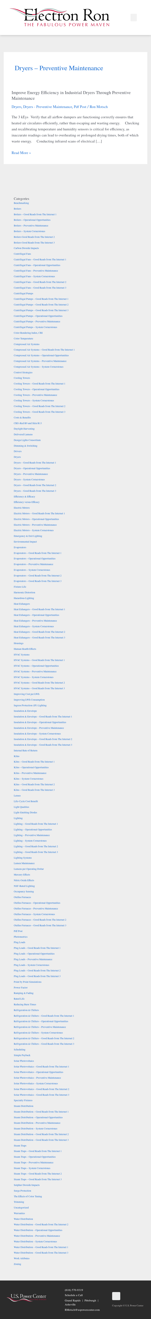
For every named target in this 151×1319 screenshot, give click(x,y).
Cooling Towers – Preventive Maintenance (35, 395)
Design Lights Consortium (27, 440)
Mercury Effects (22, 874)
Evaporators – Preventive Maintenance (33, 564)
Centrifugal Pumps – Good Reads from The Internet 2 (41, 304)
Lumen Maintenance (24, 863)
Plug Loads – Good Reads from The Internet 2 (37, 970)
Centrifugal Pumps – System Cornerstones (35, 327)
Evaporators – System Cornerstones (32, 569)
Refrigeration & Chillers (26, 1010)
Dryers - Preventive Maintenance (47, 106)
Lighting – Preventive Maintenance (32, 835)
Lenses (17, 795)
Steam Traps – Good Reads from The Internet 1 (38, 1151)
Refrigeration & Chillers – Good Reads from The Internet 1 (44, 1015)
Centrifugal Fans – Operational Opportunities (37, 265)
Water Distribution (23, 1219)
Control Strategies (23, 372)
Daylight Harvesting (24, 428)
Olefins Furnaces (22, 897)
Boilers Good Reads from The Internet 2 (34, 237)
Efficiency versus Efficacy (27, 502)
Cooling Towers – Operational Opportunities (36, 389)
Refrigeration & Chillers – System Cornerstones (38, 1032)
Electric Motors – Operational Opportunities (36, 519)
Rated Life (19, 998)
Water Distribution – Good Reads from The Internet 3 (41, 1252)
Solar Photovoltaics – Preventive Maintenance (37, 1077)
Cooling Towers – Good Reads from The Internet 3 (39, 411)
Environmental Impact (25, 541)
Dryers (17, 106)
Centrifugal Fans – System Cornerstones (34, 276)
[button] (134, 17)
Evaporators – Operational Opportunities (34, 558)
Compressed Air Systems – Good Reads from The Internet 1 (44, 349)
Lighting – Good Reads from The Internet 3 (36, 852)
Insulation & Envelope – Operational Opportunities (40, 722)
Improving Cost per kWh (26, 694)
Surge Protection (22, 1190)
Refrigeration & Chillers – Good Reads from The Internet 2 (44, 1038)
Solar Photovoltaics (24, 1060)
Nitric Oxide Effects (24, 880)
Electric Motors (22, 507)
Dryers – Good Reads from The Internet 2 (35, 485)
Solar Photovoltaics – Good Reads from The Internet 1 (41, 1066)
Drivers (18, 451)
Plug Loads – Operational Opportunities (34, 953)
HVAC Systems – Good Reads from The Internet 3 (39, 688)
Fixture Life (20, 586)
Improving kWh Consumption (29, 699)
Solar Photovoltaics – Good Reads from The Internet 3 (41, 1094)
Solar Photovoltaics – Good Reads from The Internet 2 (41, 1089)
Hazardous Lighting (24, 598)
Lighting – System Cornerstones (30, 840)
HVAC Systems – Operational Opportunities (36, 665)
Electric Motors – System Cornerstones (34, 530)
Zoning (17, 1264)
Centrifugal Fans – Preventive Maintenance (36, 270)
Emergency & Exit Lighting (28, 536)
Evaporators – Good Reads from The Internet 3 (38, 581)
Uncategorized (21, 1207)
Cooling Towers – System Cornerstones (34, 400)
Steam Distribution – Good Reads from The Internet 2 (41, 1134)
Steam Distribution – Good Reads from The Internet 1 (41, 1111)
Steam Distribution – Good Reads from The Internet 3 (41, 1140)
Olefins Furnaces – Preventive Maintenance (36, 908)
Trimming (19, 1201)
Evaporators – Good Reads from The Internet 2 (38, 575)
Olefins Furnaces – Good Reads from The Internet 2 (40, 919)
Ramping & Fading (24, 993)
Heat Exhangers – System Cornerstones (34, 626)
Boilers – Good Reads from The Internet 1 (35, 214)
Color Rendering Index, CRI (28, 332)
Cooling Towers (22, 378)
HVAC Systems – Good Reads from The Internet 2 (39, 682)
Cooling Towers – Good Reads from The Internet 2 (39, 406)
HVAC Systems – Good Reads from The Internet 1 (39, 660)
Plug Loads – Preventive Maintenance (33, 959)
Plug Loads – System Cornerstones (31, 965)
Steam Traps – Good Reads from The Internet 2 (38, 1173)
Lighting (18, 818)
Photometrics (20, 936)
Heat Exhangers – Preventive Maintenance (35, 620)
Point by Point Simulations (27, 981)
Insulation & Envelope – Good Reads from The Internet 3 (43, 744)
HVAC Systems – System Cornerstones (33, 677)
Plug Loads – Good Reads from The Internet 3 (37, 976)
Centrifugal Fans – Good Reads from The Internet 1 (40, 259)
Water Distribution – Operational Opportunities (38, 1230)
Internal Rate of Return (25, 750)
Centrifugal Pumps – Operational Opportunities (38, 316)
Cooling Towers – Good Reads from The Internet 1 (39, 383)
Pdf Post (80, 106)
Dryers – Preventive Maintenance (31, 474)
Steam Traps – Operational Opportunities (35, 1156)
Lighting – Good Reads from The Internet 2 (36, 846)
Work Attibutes (21, 1258)
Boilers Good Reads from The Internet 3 (34, 242)
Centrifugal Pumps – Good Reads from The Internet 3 (41, 310)
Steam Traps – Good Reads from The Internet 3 (38, 1179)
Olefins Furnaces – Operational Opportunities (37, 902)
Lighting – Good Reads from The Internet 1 (36, 823)
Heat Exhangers (22, 603)
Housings (18, 643)
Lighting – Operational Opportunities (33, 829)
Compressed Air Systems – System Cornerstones (38, 366)
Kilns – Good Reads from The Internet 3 (34, 790)
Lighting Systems (23, 857)
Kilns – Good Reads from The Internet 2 (34, 784)
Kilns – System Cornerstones (28, 778)
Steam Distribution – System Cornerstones (35, 1128)
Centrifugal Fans (22, 253)
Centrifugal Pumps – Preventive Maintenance (37, 321)
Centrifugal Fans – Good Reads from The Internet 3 (40, 287)
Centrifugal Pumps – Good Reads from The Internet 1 (41, 299)
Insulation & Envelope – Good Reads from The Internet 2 (43, 739)
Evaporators (20, 547)
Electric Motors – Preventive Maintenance (35, 524)
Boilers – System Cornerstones (29, 231)
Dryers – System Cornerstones (29, 479)
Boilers (17, 208)
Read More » (21, 152)
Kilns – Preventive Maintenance (30, 773)
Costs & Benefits (22, 417)
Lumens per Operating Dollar (29, 869)
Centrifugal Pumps (23, 293)
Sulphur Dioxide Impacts (27, 1185)
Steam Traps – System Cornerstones (32, 1168)
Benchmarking (21, 203)
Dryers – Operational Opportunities (32, 468)
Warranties (19, 1213)
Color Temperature (23, 338)
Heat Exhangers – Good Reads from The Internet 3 (39, 637)
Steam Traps (20, 1145)
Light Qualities (21, 807)
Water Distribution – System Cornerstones (35, 1241)
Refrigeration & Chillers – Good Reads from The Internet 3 (44, 1043)
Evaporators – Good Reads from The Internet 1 (38, 553)
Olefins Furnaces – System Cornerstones (34, 914)
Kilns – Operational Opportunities (31, 767)
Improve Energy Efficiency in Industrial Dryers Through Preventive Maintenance (71, 95)
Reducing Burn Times (25, 1004)
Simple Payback (22, 1055)
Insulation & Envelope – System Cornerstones (37, 733)
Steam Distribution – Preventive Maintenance (37, 1122)
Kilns (16, 756)
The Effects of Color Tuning (28, 1196)
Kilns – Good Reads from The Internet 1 (34, 761)
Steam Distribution (23, 1106)
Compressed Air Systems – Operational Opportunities (41, 355)
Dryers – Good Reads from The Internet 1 (35, 462)
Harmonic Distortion (24, 592)
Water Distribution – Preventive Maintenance (37, 1235)
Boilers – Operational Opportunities (32, 219)
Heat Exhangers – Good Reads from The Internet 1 (39, 609)
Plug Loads (19, 942)
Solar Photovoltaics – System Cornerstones (36, 1083)
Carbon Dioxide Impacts (26, 248)
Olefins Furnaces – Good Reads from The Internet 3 (40, 925)
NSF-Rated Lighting (24, 886)
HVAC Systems (21, 654)
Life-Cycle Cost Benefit (26, 801)
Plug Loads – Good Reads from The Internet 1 (37, 948)
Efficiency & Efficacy (24, 496)
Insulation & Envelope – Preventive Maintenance (39, 728)
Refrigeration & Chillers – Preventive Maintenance (40, 1027)
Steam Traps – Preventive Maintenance (33, 1162)
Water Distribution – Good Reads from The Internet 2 (41, 1224)
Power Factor (21, 987)
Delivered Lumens (23, 434)
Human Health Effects (25, 649)
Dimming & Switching (25, 445)
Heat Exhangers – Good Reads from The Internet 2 (39, 631)
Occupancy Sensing (24, 891)
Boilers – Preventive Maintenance (31, 225)
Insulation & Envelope (25, 710)
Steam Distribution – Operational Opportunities (38, 1117)
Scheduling (19, 1049)
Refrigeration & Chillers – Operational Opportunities (41, 1021)
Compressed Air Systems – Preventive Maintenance (40, 361)
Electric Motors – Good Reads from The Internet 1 (39, 513)
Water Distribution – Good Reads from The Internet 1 (41, 1247)
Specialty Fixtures (23, 1100)
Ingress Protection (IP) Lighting (30, 705)
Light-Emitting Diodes (25, 812)
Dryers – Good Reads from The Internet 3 (35, 490)
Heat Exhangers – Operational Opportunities (36, 615)
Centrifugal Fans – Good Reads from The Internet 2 (40, 282)
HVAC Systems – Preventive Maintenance (35, 671)
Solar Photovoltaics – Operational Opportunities (38, 1072)
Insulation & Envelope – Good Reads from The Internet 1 (43, 716)
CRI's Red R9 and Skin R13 (28, 423)
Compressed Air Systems (26, 344)
